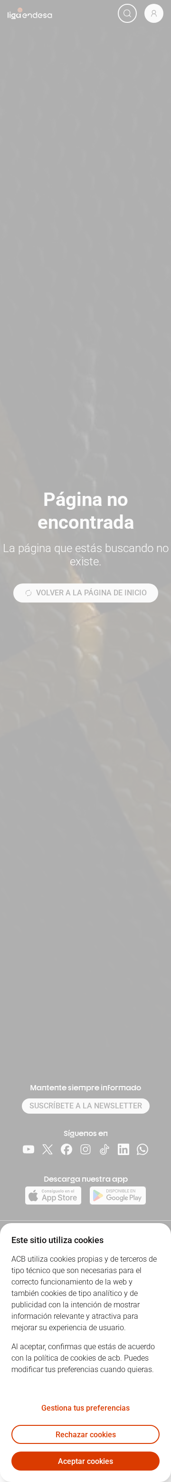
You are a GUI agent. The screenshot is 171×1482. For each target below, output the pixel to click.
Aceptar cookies (85, 1461)
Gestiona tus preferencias (85, 1408)
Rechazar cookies (86, 1434)
